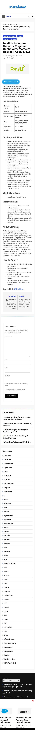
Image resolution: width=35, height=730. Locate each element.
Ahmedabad (7, 460)
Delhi (5, 507)
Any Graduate (8, 468)
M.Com (6, 579)
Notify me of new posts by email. (15, 390)
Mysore (6, 611)
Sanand (6, 635)
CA (4, 496)
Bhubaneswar (8, 492)
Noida (5, 615)
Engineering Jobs (9, 36)
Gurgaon (6, 531)
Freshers (6, 527)
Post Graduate (8, 627)
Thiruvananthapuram (10, 643)
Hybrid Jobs (7, 539)
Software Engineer (9, 639)
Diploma (6, 511)
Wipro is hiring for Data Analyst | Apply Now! (17, 442)
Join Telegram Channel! (11, 81)
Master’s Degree (8, 595)
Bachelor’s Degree (9, 484)
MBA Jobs (6, 599)
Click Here (19, 289)
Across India (7, 456)
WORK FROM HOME (10, 39)
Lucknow (6, 575)
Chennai (6, 500)
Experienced (7, 519)
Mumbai (6, 607)
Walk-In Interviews (9, 659)
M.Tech (6, 583)
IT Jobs (19, 36)
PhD (5, 623)
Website (7, 375)
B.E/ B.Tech (7, 480)
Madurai (6, 587)
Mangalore (7, 591)
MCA (5, 603)
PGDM (6, 619)
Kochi (5, 567)
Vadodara (6, 655)
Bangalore (7, 488)
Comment (8, 337)
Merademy (17, 7)
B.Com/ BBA (7, 476)
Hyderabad (7, 543)
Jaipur (5, 559)
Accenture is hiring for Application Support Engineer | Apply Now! (23, 720)
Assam (6, 472)
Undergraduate (8, 651)
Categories (5, 678)
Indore (5, 547)
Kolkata (6, 571)
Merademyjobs (10, 56)
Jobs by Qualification (10, 563)
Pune (5, 631)
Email (6, 368)
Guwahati (7, 535)
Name (6, 360)
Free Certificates (8, 523)
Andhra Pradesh (8, 464)
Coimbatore (7, 503)
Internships (7, 551)
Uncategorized (8, 647)
